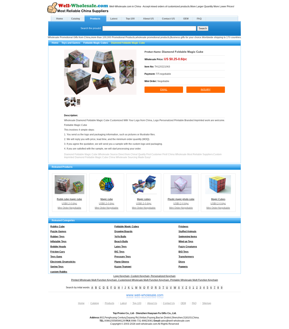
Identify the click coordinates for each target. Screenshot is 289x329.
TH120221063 (162, 66)
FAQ (199, 18)
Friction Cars (57, 251)
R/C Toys (119, 251)
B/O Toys (184, 251)
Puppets (183, 266)
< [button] (66, 72)
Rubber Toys (57, 236)
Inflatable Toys (58, 241)
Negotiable (163, 81)
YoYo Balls (120, 236)
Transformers (186, 256)
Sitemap (206, 303)
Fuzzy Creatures (188, 246)
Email (163, 89)
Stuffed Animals (187, 231)
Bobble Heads (58, 246)
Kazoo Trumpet (122, 266)
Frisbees (183, 226)
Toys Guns (56, 256)
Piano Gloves (121, 261)
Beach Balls (121, 241)
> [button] (134, 72)
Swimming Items (188, 236)
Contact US (168, 18)
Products (95, 18)
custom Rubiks (58, 271)
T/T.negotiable (163, 74)
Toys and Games (71, 42)
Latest (113, 18)
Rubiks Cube (57, 226)
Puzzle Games (58, 231)
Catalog (75, 18)
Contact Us (169, 303)
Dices (182, 261)
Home (59, 18)
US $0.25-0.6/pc (175, 59)
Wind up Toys (186, 241)
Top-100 (130, 18)
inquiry (206, 89)
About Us (152, 303)
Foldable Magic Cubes (95, 42)
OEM (186, 18)
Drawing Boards (123, 231)
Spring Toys (57, 266)
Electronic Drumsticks (62, 261)
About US (148, 18)
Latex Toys (120, 246)
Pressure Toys (122, 256)
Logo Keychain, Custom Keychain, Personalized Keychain (144, 276)
